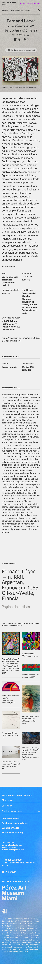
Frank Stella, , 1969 (10, 699)
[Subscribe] (39, 811)
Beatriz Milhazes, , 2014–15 (30, 655)
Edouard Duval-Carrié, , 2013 (30, 753)
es (39, 4)
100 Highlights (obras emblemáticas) (21, 50)
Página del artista (16, 606)
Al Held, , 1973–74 (10, 735)
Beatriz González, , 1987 (30, 676)
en (35, 4)
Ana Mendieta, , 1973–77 (30, 720)
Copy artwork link (21, 339)
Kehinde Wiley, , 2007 (10, 666)
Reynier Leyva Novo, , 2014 (11, 765)
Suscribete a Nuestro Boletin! (17, 795)
